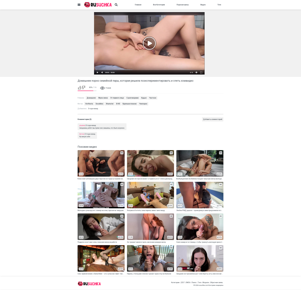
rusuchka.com (203, 285)
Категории (175, 282)
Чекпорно (143, 104)
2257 (182, 282)
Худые (144, 98)
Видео (203, 5)
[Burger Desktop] (79, 5)
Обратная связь (216, 282)
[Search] (116, 5)
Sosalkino (99, 104)
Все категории (159, 5)
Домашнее (91, 98)
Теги (219, 5)
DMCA (188, 282)
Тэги (199, 282)
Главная (138, 5)
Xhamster (110, 104)
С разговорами (133, 98)
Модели (206, 282)
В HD (118, 104)
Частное (152, 98)
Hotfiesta (89, 104)
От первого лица (117, 98)
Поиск (194, 282)
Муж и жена (103, 98)
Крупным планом (130, 104)
